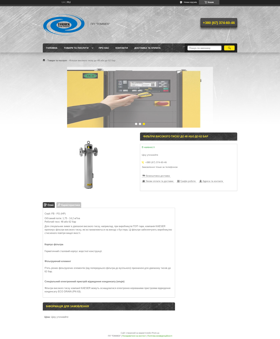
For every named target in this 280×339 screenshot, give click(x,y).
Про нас (104, 48)
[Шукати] (229, 48)
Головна (51, 48)
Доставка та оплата (147, 48)
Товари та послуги (76, 48)
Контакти (122, 48)
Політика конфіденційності (159, 336)
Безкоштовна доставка (158, 175)
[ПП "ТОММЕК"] (64, 24)
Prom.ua (155, 333)
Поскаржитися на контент (134, 336)
